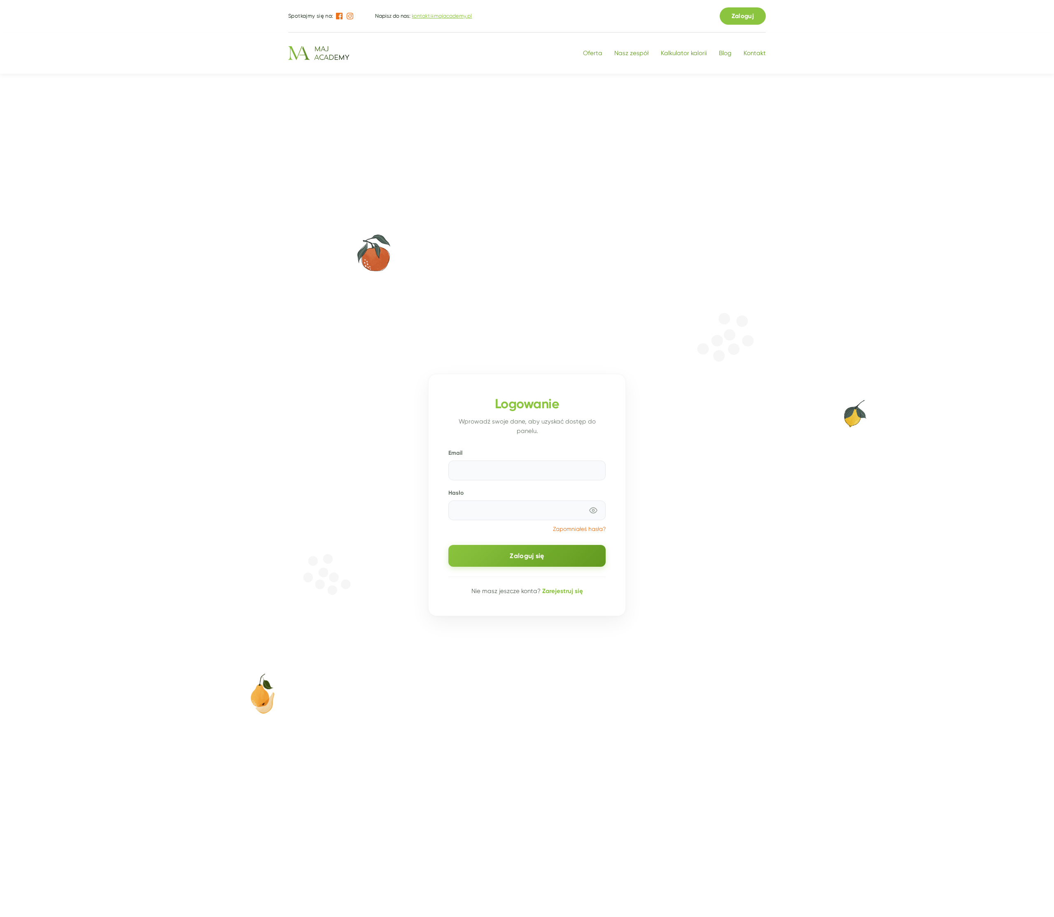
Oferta (592, 53)
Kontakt (755, 53)
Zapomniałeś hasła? (579, 529)
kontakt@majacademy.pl (442, 16)
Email (455, 452)
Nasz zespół (631, 53)
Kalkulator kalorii (684, 53)
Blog (725, 53)
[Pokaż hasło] (593, 510)
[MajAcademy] (318, 53)
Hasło (456, 492)
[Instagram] (350, 16)
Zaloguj (743, 16)
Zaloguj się (527, 556)
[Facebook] (339, 16)
